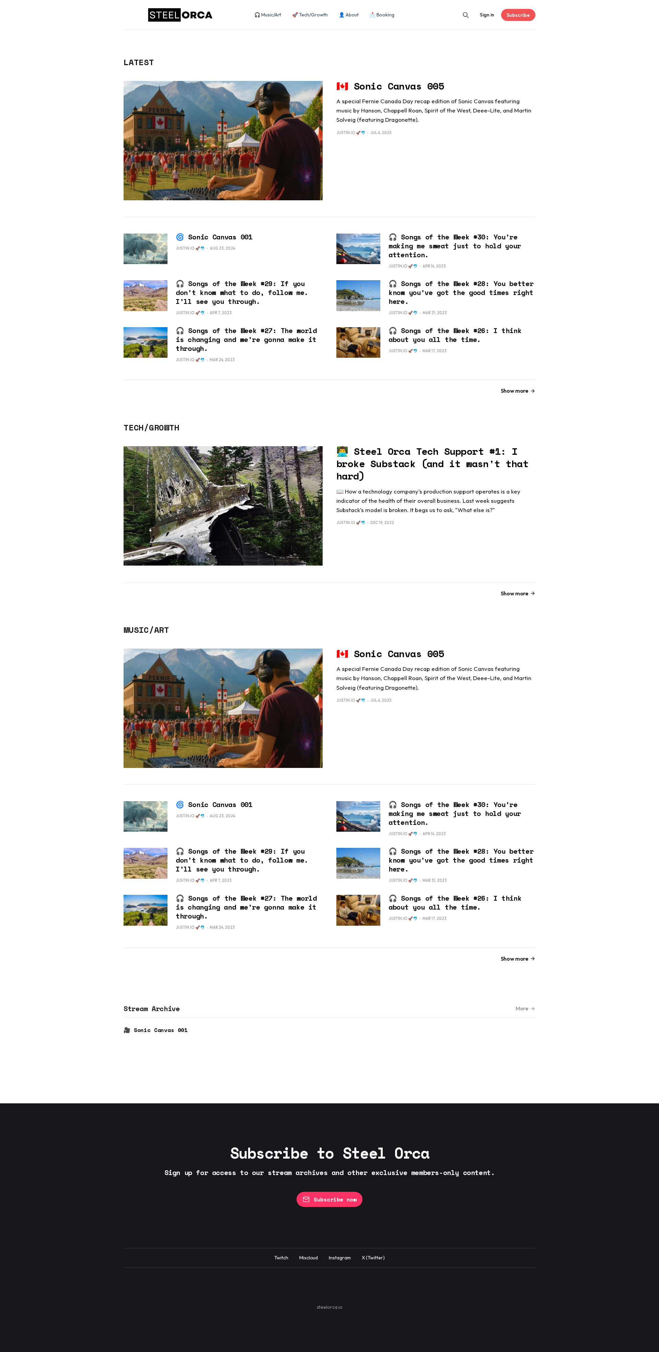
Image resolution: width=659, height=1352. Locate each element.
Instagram (339, 1258)
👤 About (348, 15)
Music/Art (146, 630)
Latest (139, 62)
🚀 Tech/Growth (310, 15)
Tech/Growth (151, 427)
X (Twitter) (373, 1258)
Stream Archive (152, 1008)
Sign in (487, 15)
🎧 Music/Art (267, 15)
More (522, 1008)
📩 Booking (382, 15)
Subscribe (518, 15)
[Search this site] (466, 15)
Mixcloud (308, 1258)
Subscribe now (335, 1199)
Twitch (281, 1258)
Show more (515, 390)
